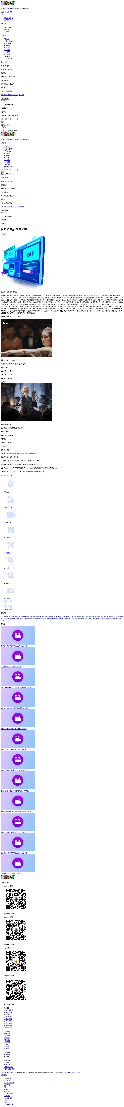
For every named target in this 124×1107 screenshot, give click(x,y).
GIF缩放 (7, 50)
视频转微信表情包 (69, 618)
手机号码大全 (8, 1104)
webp (2, 616)
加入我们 (7, 1046)
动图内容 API (8, 1062)
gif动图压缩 (8, 1025)
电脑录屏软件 (8, 1010)
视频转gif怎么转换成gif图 (12, 616)
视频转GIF (7, 43)
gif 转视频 (35, 618)
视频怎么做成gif (71, 616)
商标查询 (7, 1102)
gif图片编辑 (8, 1019)
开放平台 (4, 14)
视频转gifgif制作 (54, 616)
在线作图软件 (8, 1093)
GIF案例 (7, 1054)
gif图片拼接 (8, 1017)
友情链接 (4, 1075)
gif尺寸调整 (8, 1021)
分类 (7, 12)
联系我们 (7, 29)
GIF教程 (7, 1056)
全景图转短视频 (27, 618)
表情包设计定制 (9, 1069)
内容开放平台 (8, 18)
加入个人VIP (4, 98)
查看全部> (4, 108)
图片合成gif (8, 1012)
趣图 (11, 12)
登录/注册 (4, 112)
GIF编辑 (7, 47)
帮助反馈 (7, 1038)
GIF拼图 (7, 45)
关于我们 (7, 31)
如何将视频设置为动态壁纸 (105, 616)
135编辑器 (7, 1078)
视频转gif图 (42, 618)
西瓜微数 (7, 1096)
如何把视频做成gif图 (27, 616)
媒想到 (6, 1091)
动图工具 (4, 35)
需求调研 (7, 1042)
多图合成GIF (8, 41)
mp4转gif (7, 1014)
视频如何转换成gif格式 (41, 616)
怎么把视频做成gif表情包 (83, 618)
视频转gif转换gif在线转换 (55, 618)
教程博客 (7, 1035)
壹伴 (5, 1087)
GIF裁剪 (7, 52)
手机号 (6, 1100)
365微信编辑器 (9, 1083)
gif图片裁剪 (8, 1023)
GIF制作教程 (8, 1098)
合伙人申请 (8, 27)
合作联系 (4, 24)
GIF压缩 (7, 54)
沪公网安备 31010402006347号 (64, 1072)
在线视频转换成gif (97, 618)
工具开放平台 (8, 20)
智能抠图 (7, 56)
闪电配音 (7, 1089)
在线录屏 (7, 39)
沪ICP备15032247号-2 (7, 1072)
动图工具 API (8, 1064)
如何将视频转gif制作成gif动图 (12, 618)
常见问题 (7, 1040)
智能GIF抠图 (8, 1027)
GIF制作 (3, 12)
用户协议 (77, 1072)
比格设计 (7, 1080)
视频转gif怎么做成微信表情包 (86, 616)
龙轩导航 (7, 1085)
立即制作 (3, 234)
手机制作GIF (8, 58)
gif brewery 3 (4, 620)
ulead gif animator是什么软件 (112, 618)
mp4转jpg (63, 616)
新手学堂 (7, 1033)
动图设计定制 (8, 1067)
